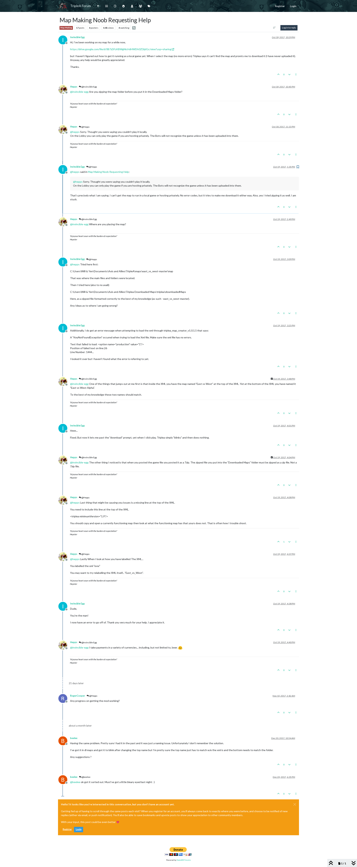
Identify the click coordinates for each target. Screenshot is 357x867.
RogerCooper (77, 695)
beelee (73, 738)
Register (67, 829)
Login (78, 829)
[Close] (294, 804)
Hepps (73, 86)
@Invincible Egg (89, 86)
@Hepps (85, 126)
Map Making (66, 28)
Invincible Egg (77, 37)
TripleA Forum (80, 6)
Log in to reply (289, 27)
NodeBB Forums (184, 860)
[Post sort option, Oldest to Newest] (274, 27)
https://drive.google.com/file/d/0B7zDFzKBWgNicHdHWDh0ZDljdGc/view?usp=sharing (120, 49)
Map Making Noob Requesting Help (108, 171)
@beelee (85, 777)
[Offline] (64, 89)
